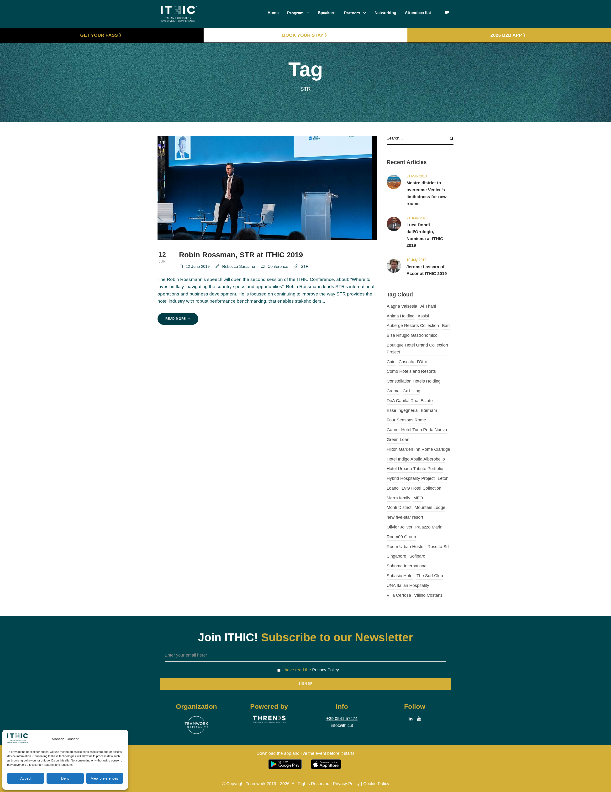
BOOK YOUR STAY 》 (305, 35)
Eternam (429, 410)
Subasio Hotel (400, 575)
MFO (418, 498)
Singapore (396, 556)
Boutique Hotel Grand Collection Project (417, 348)
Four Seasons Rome (406, 420)
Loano (393, 488)
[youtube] (419, 718)
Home (273, 12)
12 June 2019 (198, 266)
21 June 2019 (416, 218)
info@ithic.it (342, 725)
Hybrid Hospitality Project (411, 478)
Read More (175, 319)
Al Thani (428, 306)
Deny (65, 778)
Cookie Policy (376, 783)
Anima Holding (401, 316)
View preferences (104, 778)
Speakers (326, 12)
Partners (352, 13)
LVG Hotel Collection (421, 488)
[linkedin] (410, 718)
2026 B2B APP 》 (509, 35)
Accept (25, 778)
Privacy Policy (325, 670)
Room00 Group (401, 536)
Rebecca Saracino (238, 266)
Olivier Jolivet (399, 527)
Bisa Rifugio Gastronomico (412, 335)
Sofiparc (417, 556)
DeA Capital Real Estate (410, 400)
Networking (385, 12)
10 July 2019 (416, 260)
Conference (278, 266)
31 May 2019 (416, 176)
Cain (391, 361)
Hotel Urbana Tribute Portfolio (415, 468)
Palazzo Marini (429, 527)
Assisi (423, 316)
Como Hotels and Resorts (411, 371)
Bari (446, 325)
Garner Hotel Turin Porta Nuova (417, 429)
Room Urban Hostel (405, 546)
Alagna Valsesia (402, 306)
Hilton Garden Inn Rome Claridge (418, 449)
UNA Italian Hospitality (408, 585)
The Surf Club (429, 575)
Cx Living (411, 390)
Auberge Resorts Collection (413, 325)
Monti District (399, 507)
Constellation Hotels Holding (414, 381)
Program (295, 13)
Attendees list (418, 12)
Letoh (443, 478)
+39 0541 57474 (342, 718)
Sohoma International (407, 566)
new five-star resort (405, 517)
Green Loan (398, 439)
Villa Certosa (399, 595)
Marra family (398, 498)
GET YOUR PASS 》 (102, 35)
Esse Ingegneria (402, 410)
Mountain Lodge (430, 507)
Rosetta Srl (438, 546)
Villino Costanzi (428, 595)
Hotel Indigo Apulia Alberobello (416, 459)
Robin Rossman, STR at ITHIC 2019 (241, 255)
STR (305, 266)
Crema (393, 390)
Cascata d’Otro (413, 361)
